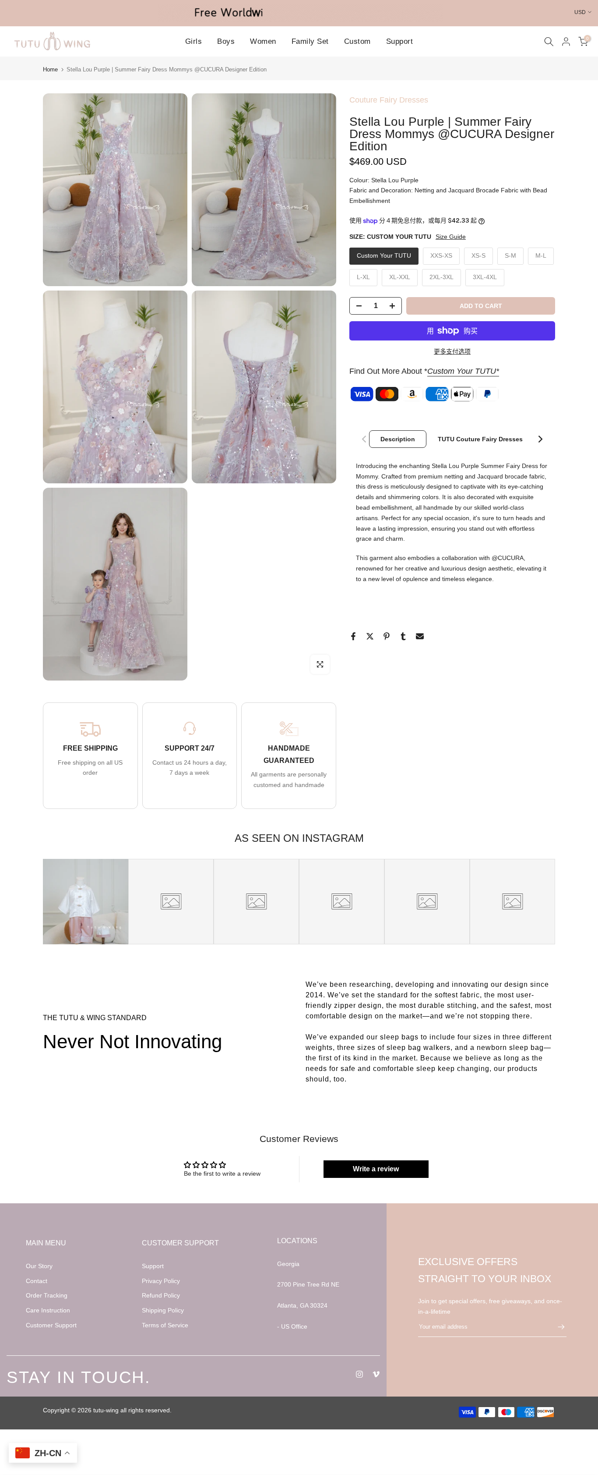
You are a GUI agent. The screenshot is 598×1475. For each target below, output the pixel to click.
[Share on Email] (420, 636)
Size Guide (451, 236)
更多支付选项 (452, 351)
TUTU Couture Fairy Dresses (480, 439)
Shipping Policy (163, 1310)
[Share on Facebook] (353, 636)
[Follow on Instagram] (359, 1374)
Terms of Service (165, 1325)
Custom (357, 41)
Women (263, 41)
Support (399, 41)
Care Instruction (48, 1310)
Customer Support (51, 1325)
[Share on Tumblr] (403, 636)
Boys (226, 41)
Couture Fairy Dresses (388, 100)
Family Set (310, 41)
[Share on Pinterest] (386, 636)
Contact (36, 1280)
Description (397, 439)
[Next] (540, 439)
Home (50, 69)
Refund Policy (161, 1295)
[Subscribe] (557, 1327)
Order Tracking (46, 1295)
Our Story (39, 1265)
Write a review (376, 1169)
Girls (193, 41)
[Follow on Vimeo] (376, 1374)
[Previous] (364, 439)
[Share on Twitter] (370, 636)
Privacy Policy (161, 1280)
